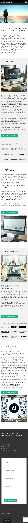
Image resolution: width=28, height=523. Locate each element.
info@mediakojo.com (11, 450)
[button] (26, 2)
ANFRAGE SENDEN (10, 500)
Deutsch (14, 509)
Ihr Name (6, 462)
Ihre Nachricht (7, 486)
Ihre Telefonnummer (9, 470)
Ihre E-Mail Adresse (9, 478)
